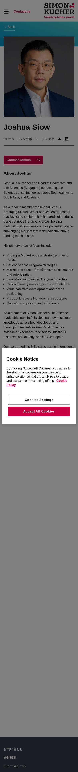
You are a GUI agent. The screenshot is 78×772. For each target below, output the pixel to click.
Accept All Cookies (39, 411)
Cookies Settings (39, 399)
